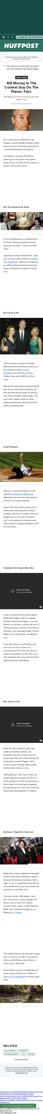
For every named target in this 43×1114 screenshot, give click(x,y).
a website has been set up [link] (22, 494)
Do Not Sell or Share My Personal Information (18, 1106)
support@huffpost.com (21, 1073)
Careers (35, 1096)
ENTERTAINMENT (22, 1092)
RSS (26, 1096)
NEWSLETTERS (27, 1094)
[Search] (12, 37)
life (23, 1054)
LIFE (32, 1092)
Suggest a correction (21, 1059)
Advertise (11, 1096)
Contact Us (19, 1096)
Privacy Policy (30, 1100)
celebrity (23, 1051)
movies (31, 1054)
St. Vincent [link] (17, 912)
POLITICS (10, 1092)
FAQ (29, 1071)
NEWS (3, 1092)
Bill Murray (10, 1051)
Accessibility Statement (14, 1100)
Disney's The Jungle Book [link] (14, 976)
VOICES (37, 1092)
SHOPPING (15, 1094)
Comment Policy (15, 1098)
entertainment (11, 1054)
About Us (4, 1096)
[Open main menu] (3, 37)
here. (36, 69)
